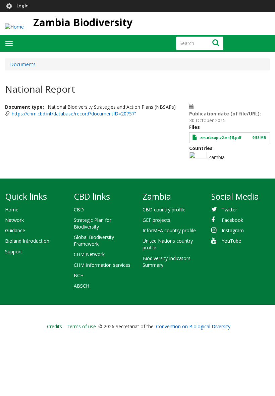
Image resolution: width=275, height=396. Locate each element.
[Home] (14, 26)
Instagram (233, 230)
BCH (79, 275)
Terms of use (81, 326)
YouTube (231, 241)
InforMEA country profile (169, 230)
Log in (23, 6)
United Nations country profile (168, 244)
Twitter (229, 209)
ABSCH (81, 286)
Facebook (232, 220)
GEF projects (156, 220)
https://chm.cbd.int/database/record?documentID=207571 (74, 113)
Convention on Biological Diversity (193, 326)
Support (13, 251)
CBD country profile (164, 209)
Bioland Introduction (27, 241)
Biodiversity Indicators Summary (166, 261)
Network (14, 220)
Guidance (15, 230)
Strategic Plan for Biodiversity (92, 223)
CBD (79, 209)
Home (11, 209)
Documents (23, 64)
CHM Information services (102, 265)
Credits (54, 326)
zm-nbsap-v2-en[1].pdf (220, 137)
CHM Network (89, 254)
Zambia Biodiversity (82, 22)
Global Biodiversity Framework (94, 240)
